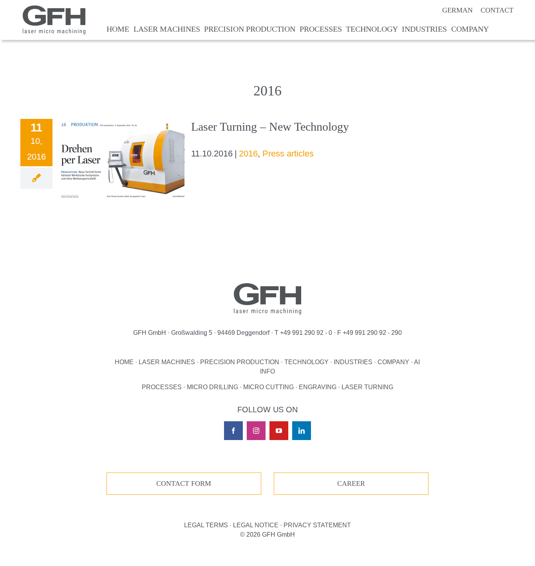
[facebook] (233, 430)
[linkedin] (301, 430)
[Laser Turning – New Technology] (121, 158)
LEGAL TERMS (206, 525)
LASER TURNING (367, 387)
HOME (124, 362)
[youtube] (278, 430)
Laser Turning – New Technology (270, 126)
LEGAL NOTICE (255, 525)
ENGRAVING (317, 387)
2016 (248, 153)
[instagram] (256, 430)
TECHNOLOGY (306, 362)
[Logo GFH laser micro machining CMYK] (54, 9)
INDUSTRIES (353, 362)
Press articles (288, 153)
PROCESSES (162, 387)
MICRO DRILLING (212, 387)
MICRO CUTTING (268, 387)
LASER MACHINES (167, 362)
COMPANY (393, 362)
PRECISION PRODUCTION (239, 362)
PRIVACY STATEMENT (317, 525)
